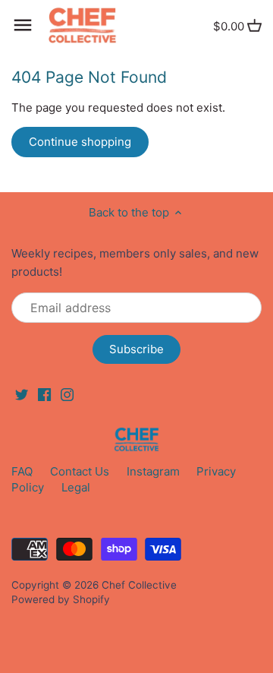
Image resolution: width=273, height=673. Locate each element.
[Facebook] (44, 394)
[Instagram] (67, 394)
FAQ (22, 471)
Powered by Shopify (60, 599)
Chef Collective (139, 585)
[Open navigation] (22, 25)
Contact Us (79, 471)
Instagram (153, 471)
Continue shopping (80, 141)
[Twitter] (21, 394)
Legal (75, 487)
